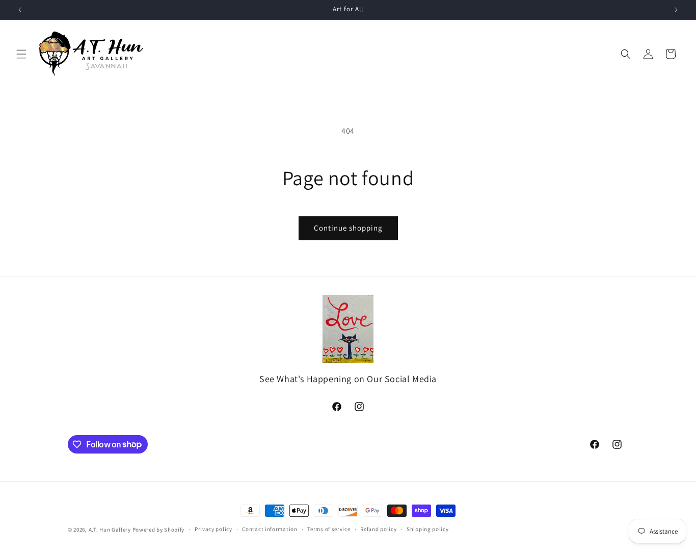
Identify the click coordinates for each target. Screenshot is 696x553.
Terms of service (328, 529)
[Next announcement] (676, 9)
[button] (21, 54)
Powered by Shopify (158, 529)
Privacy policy (213, 529)
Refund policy (378, 529)
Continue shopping (348, 228)
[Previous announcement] (20, 9)
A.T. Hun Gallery (110, 529)
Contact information (269, 529)
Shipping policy (428, 529)
